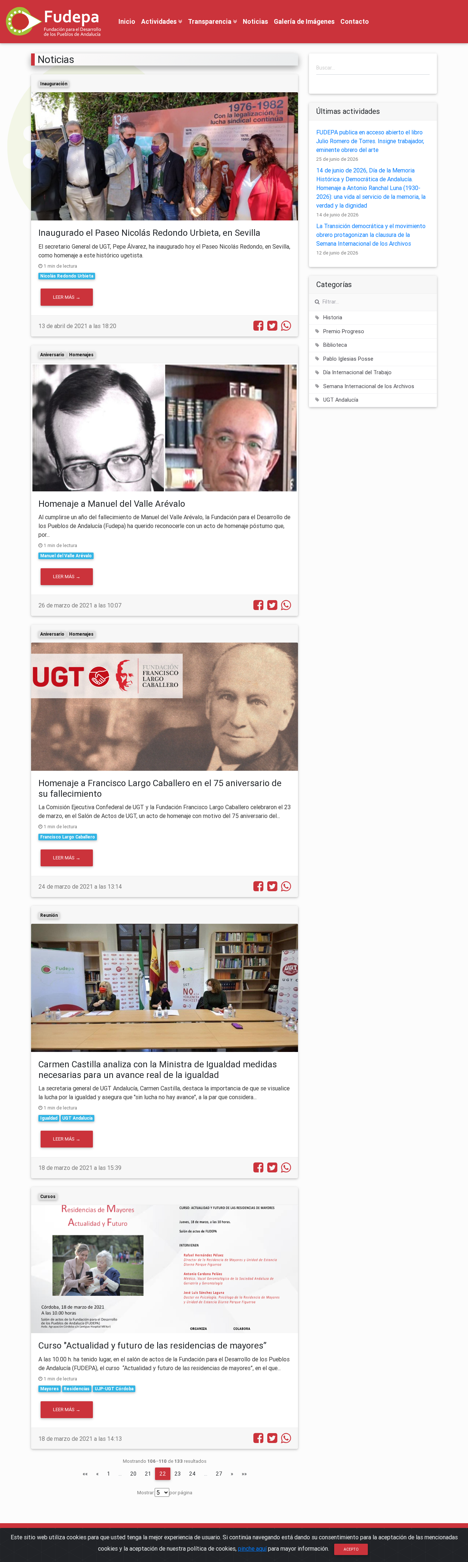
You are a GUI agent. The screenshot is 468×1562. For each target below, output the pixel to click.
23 (177, 1473)
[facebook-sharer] (257, 327)
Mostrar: (146, 1493)
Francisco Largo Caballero (67, 837)
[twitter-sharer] (271, 327)
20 (133, 1473)
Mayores (49, 1388)
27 (219, 1473)
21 (148, 1473)
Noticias (255, 21)
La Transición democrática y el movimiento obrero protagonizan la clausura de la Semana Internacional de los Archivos (371, 234)
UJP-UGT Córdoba (114, 1388)
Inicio (126, 21)
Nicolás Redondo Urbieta (66, 276)
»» (244, 1473)
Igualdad (48, 1118)
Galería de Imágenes (304, 21)
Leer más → (66, 297)
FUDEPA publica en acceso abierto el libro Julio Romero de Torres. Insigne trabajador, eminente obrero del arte (370, 141)
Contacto (354, 21)
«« (85, 1473)
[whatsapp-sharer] (285, 327)
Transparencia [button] (210, 21)
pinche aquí (252, 1548)
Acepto (351, 1549)
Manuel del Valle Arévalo (66, 555)
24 (192, 1473)
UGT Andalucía (77, 1118)
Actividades (159, 21)
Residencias (77, 1388)
